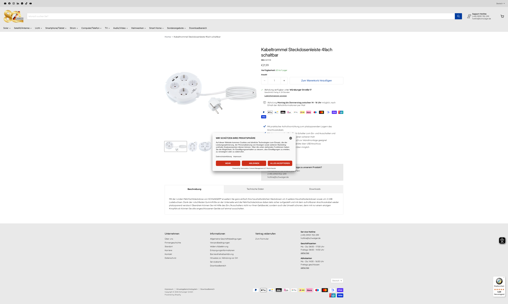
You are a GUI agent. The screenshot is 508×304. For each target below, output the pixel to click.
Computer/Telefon (90, 28)
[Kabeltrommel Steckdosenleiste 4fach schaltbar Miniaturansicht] (175, 146)
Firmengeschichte (173, 242)
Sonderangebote (175, 28)
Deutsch (499, 3)
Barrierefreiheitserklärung (221, 254)
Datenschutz (170, 258)
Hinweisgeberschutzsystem (187, 289)
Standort (169, 246)
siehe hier (305, 253)
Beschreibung (194, 189)
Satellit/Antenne (22, 28)
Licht (37, 28)
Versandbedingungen (220, 242)
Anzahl (264, 75)
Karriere (168, 250)
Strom (73, 28)
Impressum (169, 289)
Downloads (315, 189)
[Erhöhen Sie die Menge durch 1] (284, 80)
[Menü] (503, 278)
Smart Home (155, 28)
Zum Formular (262, 239)
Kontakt (168, 254)
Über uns (169, 239)
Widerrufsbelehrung (219, 246)
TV (106, 28)
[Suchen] (458, 16)
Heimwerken (137, 28)
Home (168, 37)
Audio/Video (119, 28)
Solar (6, 28)
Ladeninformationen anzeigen (275, 96)
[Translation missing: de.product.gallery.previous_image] (168, 93)
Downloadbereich (198, 28)
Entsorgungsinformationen (222, 250)
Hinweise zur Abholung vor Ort (224, 258)
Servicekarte (215, 262)
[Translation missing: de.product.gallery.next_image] (253, 93)
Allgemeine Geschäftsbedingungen (226, 239)
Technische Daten (255, 189)
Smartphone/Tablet (55, 28)
